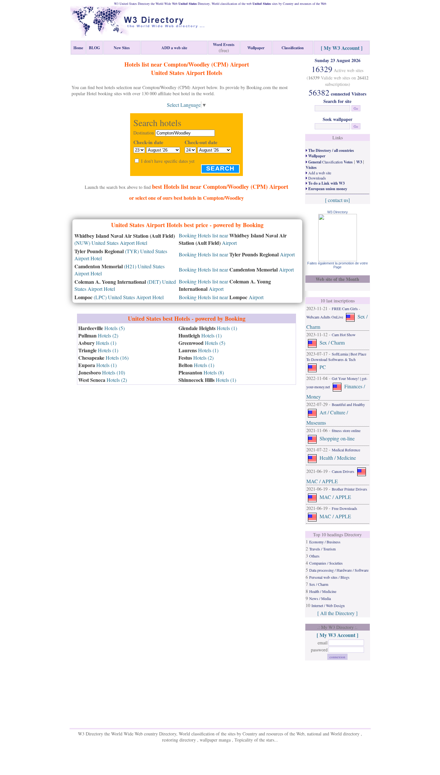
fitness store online (346, 430)
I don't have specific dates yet (168, 161)
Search (220, 168)
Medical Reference (346, 449)
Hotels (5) (101, 328)
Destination (143, 133)
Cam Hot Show (344, 334)
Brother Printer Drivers (349, 489)
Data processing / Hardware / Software (338, 570)
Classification (330, 161)
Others (314, 555)
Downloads (316, 177)
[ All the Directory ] (337, 613)
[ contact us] (337, 200)
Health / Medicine (338, 457)
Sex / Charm (332, 342)
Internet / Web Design (328, 605)
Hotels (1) (97, 342)
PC (323, 367)
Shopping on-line (337, 438)
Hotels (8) (201, 372)
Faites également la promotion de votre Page (337, 265)
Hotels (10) (101, 372)
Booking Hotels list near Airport (237, 254)
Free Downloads (344, 508)
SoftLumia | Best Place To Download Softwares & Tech (336, 356)
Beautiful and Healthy (348, 404)
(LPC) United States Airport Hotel (119, 297)
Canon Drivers (343, 471)
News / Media (320, 598)
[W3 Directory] (337, 259)
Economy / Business (324, 541)
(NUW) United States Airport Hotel (124, 239)
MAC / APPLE (322, 481)
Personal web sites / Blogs (329, 577)
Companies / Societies (326, 563)
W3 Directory (337, 212)
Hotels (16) (103, 357)
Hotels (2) (98, 335)
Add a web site (319, 172)
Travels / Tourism (322, 548)
